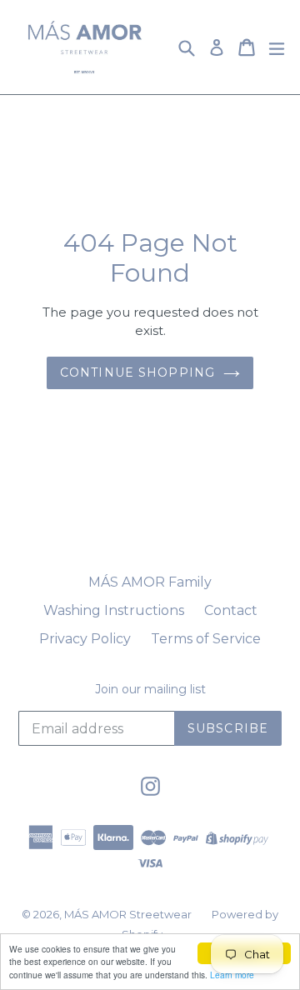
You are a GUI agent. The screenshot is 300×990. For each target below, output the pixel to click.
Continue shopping (137, 372)
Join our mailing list (150, 689)
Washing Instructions (113, 610)
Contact (231, 610)
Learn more (232, 974)
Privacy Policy (85, 639)
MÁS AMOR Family (150, 582)
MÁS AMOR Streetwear (128, 914)
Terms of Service (206, 639)
